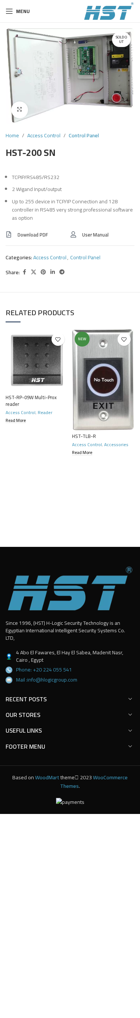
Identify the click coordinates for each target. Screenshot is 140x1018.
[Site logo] (108, 11)
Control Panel (84, 135)
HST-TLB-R (84, 436)
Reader (45, 412)
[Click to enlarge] (19, 109)
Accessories (116, 444)
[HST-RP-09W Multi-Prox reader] (37, 360)
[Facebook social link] (24, 272)
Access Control (43, 135)
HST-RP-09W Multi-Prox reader (31, 400)
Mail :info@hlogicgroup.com (46, 680)
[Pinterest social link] (43, 272)
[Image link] (70, 588)
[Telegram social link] (62, 272)
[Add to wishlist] (58, 339)
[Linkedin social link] (52, 272)
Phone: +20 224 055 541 (44, 669)
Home (12, 135)
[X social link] (33, 272)
